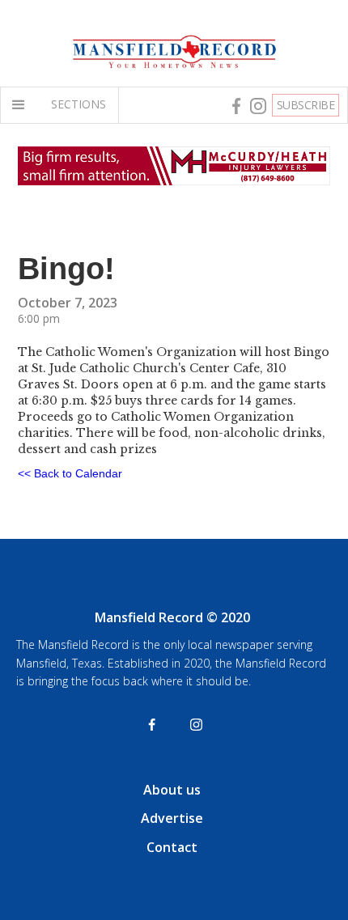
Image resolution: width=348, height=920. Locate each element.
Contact (171, 847)
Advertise (172, 818)
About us (172, 790)
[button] (22, 105)
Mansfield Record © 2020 (172, 617)
